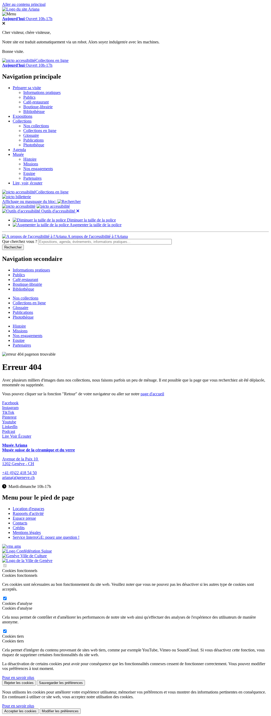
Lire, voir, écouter (27, 183)
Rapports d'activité (28, 513)
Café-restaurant (36, 102)
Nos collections (36, 126)
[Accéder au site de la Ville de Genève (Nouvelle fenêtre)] (24, 556)
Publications (33, 140)
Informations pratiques (42, 92)
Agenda (19, 149)
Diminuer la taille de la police (91, 220)
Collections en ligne (52, 60)
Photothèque (33, 145)
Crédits (19, 527)
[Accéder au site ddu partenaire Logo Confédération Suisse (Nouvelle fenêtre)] (27, 551)
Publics (29, 97)
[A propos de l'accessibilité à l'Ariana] (18, 206)
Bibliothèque (34, 111)
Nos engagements (38, 168)
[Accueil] (20, 9)
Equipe (29, 173)
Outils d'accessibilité (58, 211)
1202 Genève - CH (18, 463)
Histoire (30, 159)
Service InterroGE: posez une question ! (46, 537)
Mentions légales (27, 532)
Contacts (20, 523)
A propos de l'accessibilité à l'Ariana (97, 236)
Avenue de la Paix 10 (20, 459)
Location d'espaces (28, 508)
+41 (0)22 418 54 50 (19, 472)
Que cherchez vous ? (19, 241)
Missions (30, 164)
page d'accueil (152, 394)
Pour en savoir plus (18, 677)
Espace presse (24, 518)
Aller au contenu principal (24, 4)
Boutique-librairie (38, 107)
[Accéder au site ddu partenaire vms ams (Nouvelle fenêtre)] (11, 546)
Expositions (22, 116)
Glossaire (31, 135)
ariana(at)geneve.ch (18, 477)
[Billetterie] (16, 196)
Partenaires (32, 178)
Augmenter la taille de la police (95, 225)
